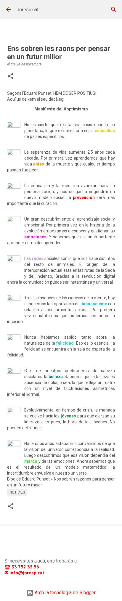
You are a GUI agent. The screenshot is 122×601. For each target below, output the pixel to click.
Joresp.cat (27, 9)
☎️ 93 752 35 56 (22, 567)
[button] (10, 77)
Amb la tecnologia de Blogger (64, 592)
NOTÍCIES (17, 492)
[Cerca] (113, 9)
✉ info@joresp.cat (25, 573)
